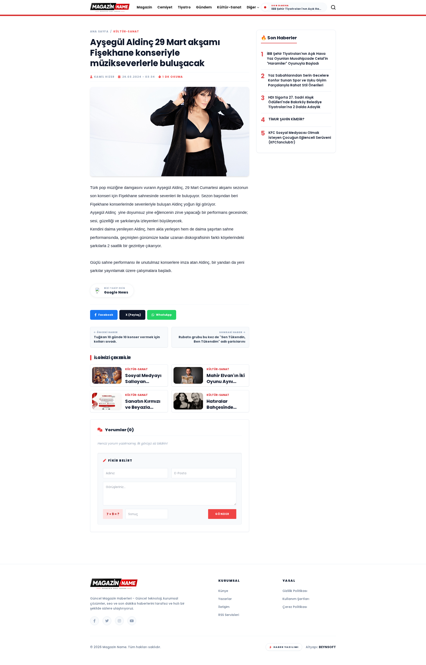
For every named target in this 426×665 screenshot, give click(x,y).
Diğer (251, 7)
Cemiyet (164, 7)
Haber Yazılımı (285, 647)
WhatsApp (164, 315)
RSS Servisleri (228, 615)
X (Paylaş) (133, 315)
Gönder (222, 514)
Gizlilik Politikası (294, 591)
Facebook (105, 315)
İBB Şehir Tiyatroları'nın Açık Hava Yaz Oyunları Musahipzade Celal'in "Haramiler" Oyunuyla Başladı (297, 58)
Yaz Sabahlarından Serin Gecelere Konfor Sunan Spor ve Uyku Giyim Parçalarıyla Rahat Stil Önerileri (298, 80)
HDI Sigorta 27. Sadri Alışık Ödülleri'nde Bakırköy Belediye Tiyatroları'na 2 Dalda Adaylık (295, 102)
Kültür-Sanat (229, 7)
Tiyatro (184, 7)
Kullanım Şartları (295, 599)
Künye (223, 591)
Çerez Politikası (294, 607)
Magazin (144, 7)
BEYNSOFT (327, 647)
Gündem (204, 7)
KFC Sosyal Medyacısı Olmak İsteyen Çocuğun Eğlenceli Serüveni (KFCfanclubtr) (299, 137)
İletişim (223, 607)
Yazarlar (225, 599)
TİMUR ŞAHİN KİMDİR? (286, 119)
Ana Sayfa (99, 31)
